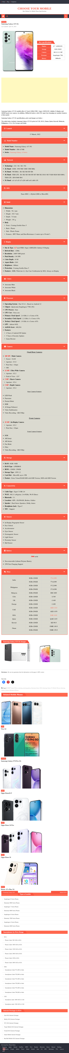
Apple (10, 1047)
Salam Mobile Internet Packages (12, 1034)
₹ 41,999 (54, 578)
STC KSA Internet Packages (11, 1023)
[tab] (34, 128)
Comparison (13, 1)
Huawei (53, 1047)
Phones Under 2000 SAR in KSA (13, 953)
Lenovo (62, 1049)
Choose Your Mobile (34, 8)
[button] (17, 652)
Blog (8, 1)
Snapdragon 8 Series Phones (11, 899)
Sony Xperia (5, 1049)
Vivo (3, 726)
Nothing (59, 1047)
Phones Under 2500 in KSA (12, 958)
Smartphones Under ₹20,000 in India (14, 974)
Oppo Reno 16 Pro (7, 825)
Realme (36, 1047)
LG (41, 1049)
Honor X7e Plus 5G (8, 889)
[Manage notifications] (4, 1049)
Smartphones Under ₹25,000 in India (14, 979)
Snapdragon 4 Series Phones (11, 922)
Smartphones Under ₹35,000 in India (14, 988)
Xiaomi (15, 1047)
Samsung (4, 21)
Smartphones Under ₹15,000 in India (14, 970)
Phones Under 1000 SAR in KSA (13, 944)
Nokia (27, 1049)
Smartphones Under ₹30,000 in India (14, 983)
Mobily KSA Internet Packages (12, 1019)
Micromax (51, 1049)
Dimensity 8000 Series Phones (11, 910)
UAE (5, 996)
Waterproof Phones (14, 690)
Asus (38, 1049)
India (5, 966)
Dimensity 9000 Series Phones (11, 903)
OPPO (26, 1047)
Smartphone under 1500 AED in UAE (14, 1004)
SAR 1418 (53, 615)
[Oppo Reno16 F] (34, 776)
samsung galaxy (27, 688)
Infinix (17, 1049)
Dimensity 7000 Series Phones (11, 918)
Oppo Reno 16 (6, 857)
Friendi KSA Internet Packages (12, 1030)
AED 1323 (53, 608)
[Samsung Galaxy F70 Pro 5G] (34, 743)
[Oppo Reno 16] (34, 840)
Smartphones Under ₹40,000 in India (14, 992)
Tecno (22, 1049)
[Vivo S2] (34, 711)
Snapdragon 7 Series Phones (11, 906)
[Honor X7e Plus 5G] (34, 872)
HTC (45, 1049)
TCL (57, 1049)
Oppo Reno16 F (6, 793)
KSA (5, 937)
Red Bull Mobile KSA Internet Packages (14, 1038)
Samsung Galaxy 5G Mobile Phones (51, 688)
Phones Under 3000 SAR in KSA (13, 962)
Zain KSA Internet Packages (11, 1015)
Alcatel (33, 1049)
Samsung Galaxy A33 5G (10, 892)
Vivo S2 (3, 729)
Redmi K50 (63, 892)
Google (12, 1049)
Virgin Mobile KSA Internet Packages (13, 1027)
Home (3, 1)
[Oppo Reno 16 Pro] (34, 808)
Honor (3, 886)
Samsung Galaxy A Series (18, 152)
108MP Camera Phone (12, 688)
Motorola (42, 1047)
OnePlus (21, 1047)
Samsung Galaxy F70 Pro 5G (11, 761)
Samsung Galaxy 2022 (36, 688)
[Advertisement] (34, 90)
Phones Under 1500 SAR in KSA (13, 949)
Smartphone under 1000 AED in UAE (14, 999)
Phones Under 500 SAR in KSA (13, 940)
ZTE (3, 1051)
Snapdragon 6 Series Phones (11, 914)
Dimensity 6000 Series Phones (11, 926)
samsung (20, 688)
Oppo (3, 790)
